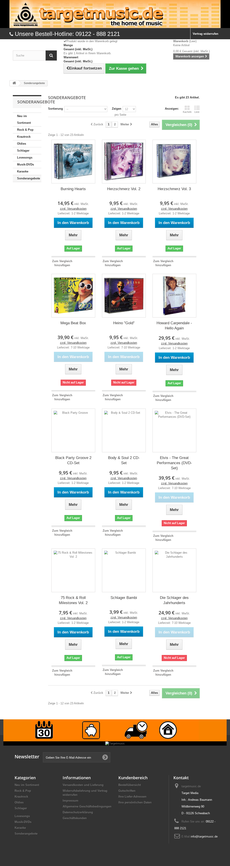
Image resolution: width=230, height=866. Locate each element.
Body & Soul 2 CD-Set (124, 460)
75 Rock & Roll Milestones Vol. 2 (73, 600)
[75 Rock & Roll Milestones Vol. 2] (73, 570)
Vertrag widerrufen (205, 33)
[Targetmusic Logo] (115, 14)
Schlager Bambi (124, 598)
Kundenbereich (133, 777)
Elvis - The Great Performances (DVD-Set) (174, 463)
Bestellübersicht (129, 785)
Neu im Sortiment (24, 119)
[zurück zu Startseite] (14, 83)
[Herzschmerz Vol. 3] (174, 161)
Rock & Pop (25, 129)
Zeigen (116, 108)
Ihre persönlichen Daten (135, 802)
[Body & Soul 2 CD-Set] (124, 430)
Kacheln (187, 112)
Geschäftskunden (75, 818)
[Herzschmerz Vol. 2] (124, 161)
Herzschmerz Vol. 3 (174, 189)
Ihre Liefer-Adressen (132, 796)
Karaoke (22, 171)
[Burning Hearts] (73, 161)
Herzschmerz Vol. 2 (123, 189)
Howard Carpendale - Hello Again (174, 325)
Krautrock (24, 136)
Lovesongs (24, 157)
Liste (196, 112)
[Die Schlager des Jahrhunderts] (174, 570)
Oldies (21, 143)
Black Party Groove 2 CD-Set (73, 460)
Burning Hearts (73, 189)
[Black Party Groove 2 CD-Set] (73, 430)
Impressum (70, 800)
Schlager (23, 150)
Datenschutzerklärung (78, 812)
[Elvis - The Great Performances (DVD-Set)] (174, 430)
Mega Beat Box (73, 323)
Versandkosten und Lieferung (83, 785)
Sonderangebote (28, 178)
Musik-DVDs (25, 164)
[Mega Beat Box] (73, 295)
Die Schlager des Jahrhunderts (174, 600)
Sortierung (55, 108)
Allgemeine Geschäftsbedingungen (87, 806)
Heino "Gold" (124, 323)
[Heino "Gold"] (124, 295)
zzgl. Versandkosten (73, 208)
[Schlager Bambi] (124, 570)
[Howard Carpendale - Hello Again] (174, 295)
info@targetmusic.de (204, 836)
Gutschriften (126, 790)
